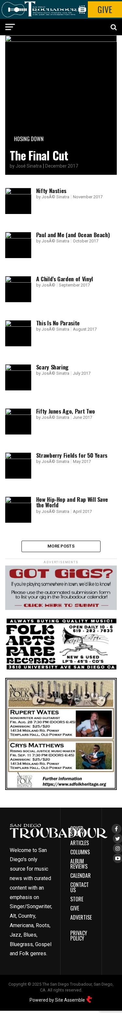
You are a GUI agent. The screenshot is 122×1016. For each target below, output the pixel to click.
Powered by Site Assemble (58, 1000)
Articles (79, 843)
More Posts (61, 546)
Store (76, 899)
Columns (80, 852)
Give (105, 9)
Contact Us (79, 887)
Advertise (81, 917)
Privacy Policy (78, 935)
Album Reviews (79, 863)
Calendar (80, 875)
